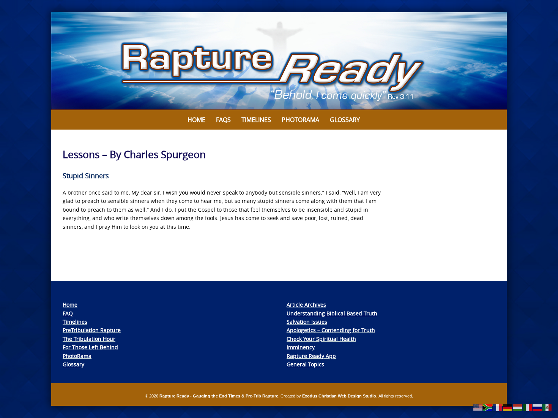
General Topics (305, 364)
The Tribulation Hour (89, 338)
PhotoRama (77, 355)
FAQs (223, 120)
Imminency (301, 347)
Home (196, 120)
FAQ (68, 313)
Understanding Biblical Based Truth (332, 313)
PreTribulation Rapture (92, 330)
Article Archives (306, 304)
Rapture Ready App (311, 355)
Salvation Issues (307, 321)
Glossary (345, 120)
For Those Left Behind (90, 347)
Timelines (256, 120)
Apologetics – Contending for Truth (331, 330)
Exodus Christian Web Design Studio (339, 396)
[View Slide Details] (279, 61)
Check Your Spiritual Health (321, 338)
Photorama (300, 120)
